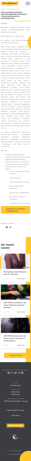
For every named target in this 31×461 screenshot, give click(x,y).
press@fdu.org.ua (15, 385)
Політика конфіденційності (15, 454)
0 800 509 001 (15, 392)
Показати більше (15, 355)
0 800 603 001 (15, 394)
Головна (3, 9)
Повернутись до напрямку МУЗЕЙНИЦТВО (15, 210)
